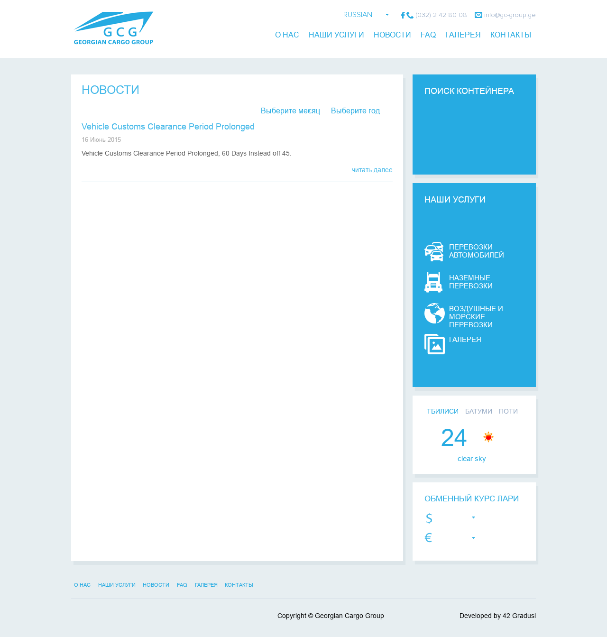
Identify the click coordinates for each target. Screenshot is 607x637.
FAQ (428, 35)
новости (392, 35)
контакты (510, 35)
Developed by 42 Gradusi (498, 615)
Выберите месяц (290, 111)
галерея (463, 35)
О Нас (287, 35)
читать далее (372, 170)
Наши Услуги (336, 35)
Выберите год (355, 111)
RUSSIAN (357, 14)
